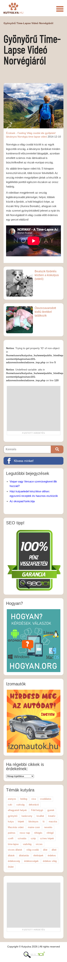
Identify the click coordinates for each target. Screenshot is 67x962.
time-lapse (13, 844)
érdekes (52, 855)
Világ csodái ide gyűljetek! (41, 133)
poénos (11, 833)
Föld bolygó (37, 810)
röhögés (38, 833)
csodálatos (45, 799)
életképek (38, 855)
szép (33, 838)
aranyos (12, 799)
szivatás (22, 838)
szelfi (10, 838)
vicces (39, 844)
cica (33, 799)
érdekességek (31, 861)
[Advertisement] (33, 408)
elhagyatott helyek (17, 810)
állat (45, 849)
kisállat (40, 816)
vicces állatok (15, 849)
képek (21, 821)
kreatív (51, 816)
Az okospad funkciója (22, 501)
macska (53, 821)
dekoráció (34, 804)
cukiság (20, 804)
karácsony (27, 816)
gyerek (50, 810)
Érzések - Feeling (16, 133)
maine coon (34, 827)
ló (43, 821)
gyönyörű (12, 816)
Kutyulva (13, 8)
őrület (11, 866)
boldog (23, 799)
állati (54, 849)
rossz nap (25, 833)
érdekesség (14, 861)
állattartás (24, 855)
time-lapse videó (37, 136)
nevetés (48, 827)
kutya (11, 821)
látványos (11, 136)
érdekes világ (50, 861)
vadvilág (27, 844)
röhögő (50, 833)
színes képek (47, 838)
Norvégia (23, 136)
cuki (10, 804)
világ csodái (32, 849)
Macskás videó (16, 827)
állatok (11, 855)
